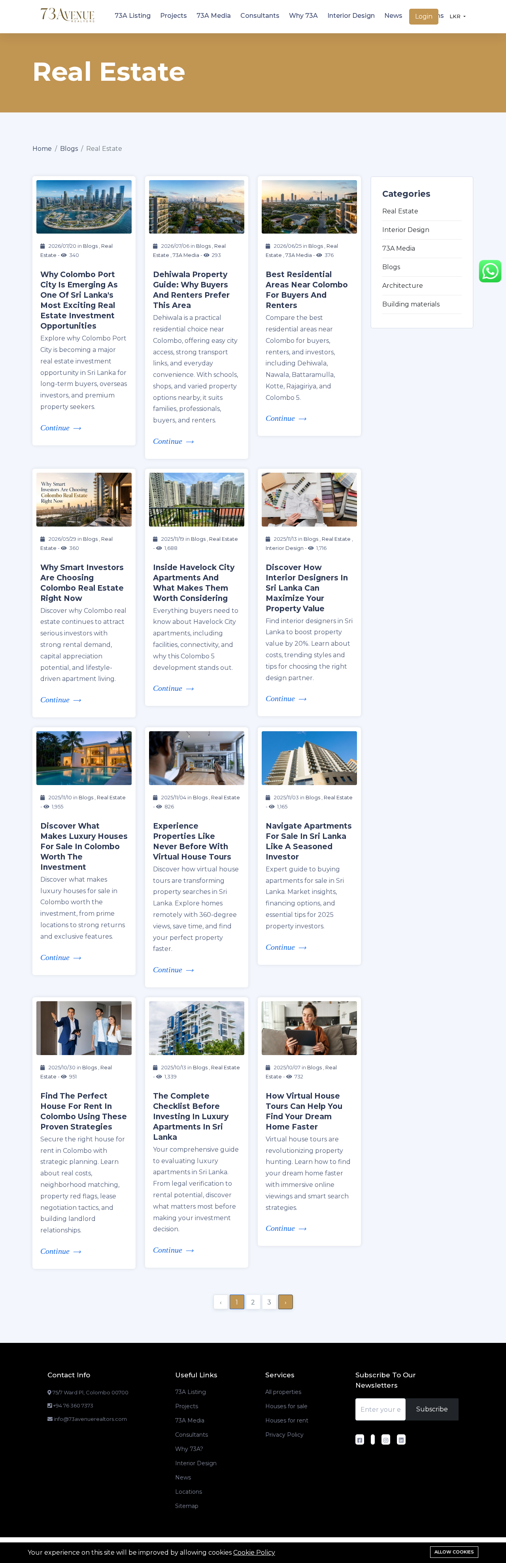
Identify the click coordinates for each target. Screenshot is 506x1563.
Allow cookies (454, 1552)
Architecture (402, 285)
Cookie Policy (254, 1552)
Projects (173, 15)
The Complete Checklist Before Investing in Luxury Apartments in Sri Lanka (190, 1116)
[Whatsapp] (490, 270)
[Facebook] (360, 1440)
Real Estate (223, 539)
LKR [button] (455, 16)
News (393, 15)
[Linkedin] (402, 1440)
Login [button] (423, 16)
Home (42, 148)
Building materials (411, 304)
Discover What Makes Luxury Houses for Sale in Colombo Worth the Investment (84, 846)
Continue (55, 427)
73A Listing (133, 15)
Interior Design (351, 15)
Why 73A (303, 15)
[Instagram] (386, 1440)
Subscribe (432, 1409)
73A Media (213, 15)
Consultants (259, 15)
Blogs (69, 148)
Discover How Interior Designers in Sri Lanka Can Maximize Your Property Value (307, 588)
